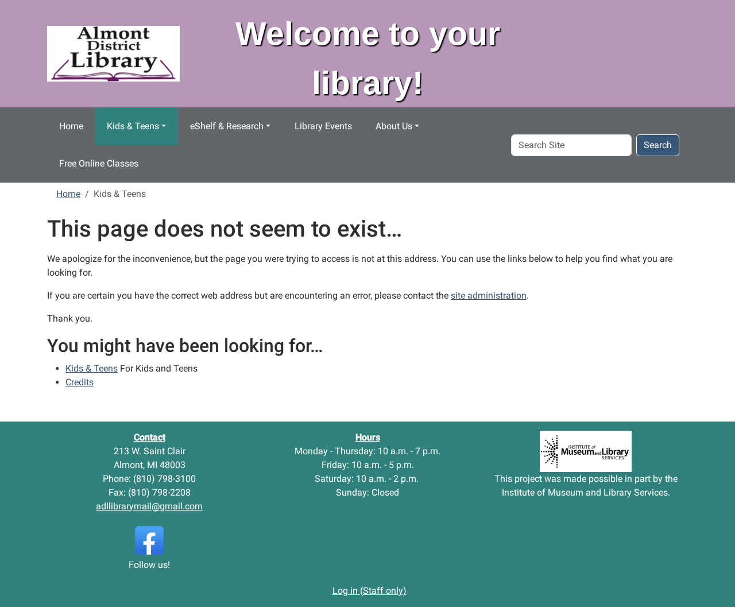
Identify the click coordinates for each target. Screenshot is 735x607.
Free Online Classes (98, 163)
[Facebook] (149, 539)
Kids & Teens (133, 126)
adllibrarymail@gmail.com (149, 506)
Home (71, 126)
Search (658, 145)
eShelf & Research (227, 126)
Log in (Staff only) (369, 590)
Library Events (323, 126)
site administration (489, 295)
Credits (79, 382)
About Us (394, 126)
